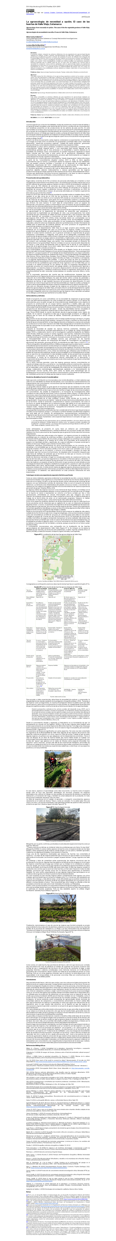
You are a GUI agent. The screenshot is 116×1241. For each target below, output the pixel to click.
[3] (41, 138)
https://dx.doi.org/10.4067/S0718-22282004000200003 (49, 1168)
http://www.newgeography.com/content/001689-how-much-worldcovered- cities (61, 1061)
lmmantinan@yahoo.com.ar (35, 48)
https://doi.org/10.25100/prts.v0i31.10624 (39, 1181)
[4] (51, 192)
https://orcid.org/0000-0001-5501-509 (46, 1203)
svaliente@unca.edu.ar (50, 42)
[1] (42, 36)
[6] (41, 686)
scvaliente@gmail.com (34, 42)
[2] (45, 44)
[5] (87, 342)
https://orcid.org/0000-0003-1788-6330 (75, 1199)
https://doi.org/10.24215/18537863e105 (38, 1107)
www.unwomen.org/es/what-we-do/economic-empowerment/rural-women (62, 1206)
